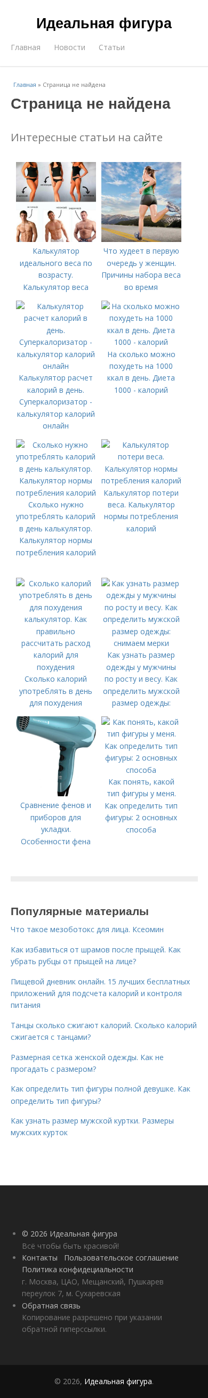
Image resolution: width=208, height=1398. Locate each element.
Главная (26, 47)
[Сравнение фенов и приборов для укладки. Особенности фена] (56, 793)
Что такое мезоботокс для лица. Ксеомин (87, 929)
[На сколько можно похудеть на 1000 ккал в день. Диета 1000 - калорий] (141, 342)
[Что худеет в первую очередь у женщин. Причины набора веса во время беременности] (141, 239)
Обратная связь (51, 1305)
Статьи (112, 47)
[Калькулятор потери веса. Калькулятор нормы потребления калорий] (141, 480)
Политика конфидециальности (77, 1269)
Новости (69, 47)
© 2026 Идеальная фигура (69, 1234)
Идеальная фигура (104, 22)
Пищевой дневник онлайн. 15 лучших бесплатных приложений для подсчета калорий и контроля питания (100, 993)
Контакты (40, 1257)
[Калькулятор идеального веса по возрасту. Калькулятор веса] (56, 239)
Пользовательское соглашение (121, 1257)
